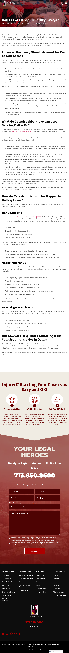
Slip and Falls (6, 585)
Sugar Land (57, 585)
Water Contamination (26, 579)
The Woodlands (58, 592)
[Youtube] (15, 633)
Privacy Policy (31, 646)
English (53, 651)
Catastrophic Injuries (8, 592)
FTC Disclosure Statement (51, 644)
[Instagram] (11, 633)
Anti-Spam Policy (38, 644)
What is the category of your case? (23, 503)
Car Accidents (6, 579)
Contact (32, 626)
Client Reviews (41, 589)
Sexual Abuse (23, 582)
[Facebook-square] (3, 633)
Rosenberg (56, 589)
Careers (38, 585)
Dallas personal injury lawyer (55, 344)
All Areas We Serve (59, 595)
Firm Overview (41, 575)
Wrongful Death (7, 582)
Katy (54, 582)
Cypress (56, 579)
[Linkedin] (7, 633)
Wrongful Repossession (6, 599)
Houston (56, 575)
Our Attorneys (40, 579)
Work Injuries (6, 589)
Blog (37, 626)
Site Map (28, 644)
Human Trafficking (25, 590)
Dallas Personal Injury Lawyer (16, 23)
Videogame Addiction (26, 575)
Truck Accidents (7, 575)
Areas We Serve (41, 592)
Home (4, 23)
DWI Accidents (6, 595)
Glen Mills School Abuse (24, 586)
